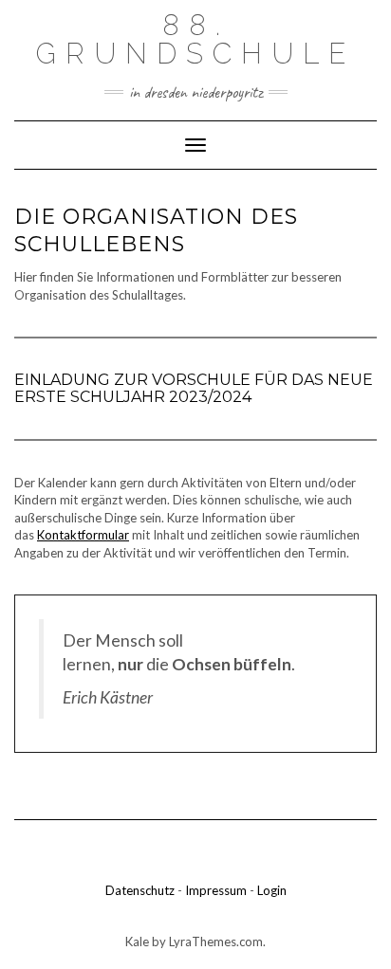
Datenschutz (140, 890)
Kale (137, 941)
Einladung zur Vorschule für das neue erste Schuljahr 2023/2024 (193, 388)
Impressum (216, 890)
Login (272, 890)
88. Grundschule (195, 39)
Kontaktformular (83, 534)
